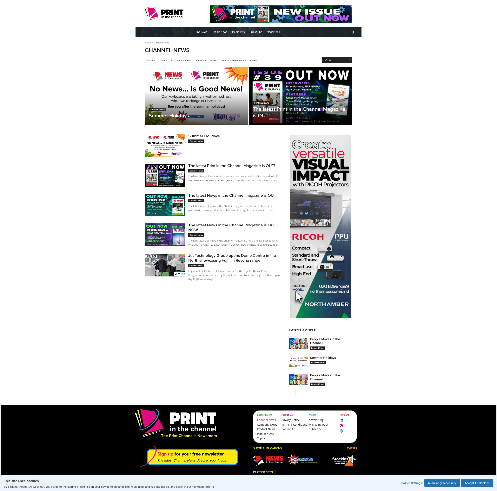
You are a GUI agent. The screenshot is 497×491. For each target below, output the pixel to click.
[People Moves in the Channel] (298, 343)
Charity (254, 60)
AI (172, 60)
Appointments (184, 60)
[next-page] (297, 392)
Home (148, 42)
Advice (163, 60)
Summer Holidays (204, 136)
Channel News (157, 109)
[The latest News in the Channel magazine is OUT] (165, 205)
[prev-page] (291, 392)
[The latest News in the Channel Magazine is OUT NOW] (165, 234)
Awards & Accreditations (234, 60)
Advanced (151, 60)
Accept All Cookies (477, 483)
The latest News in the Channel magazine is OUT (232, 195)
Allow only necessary (442, 483)
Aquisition (200, 60)
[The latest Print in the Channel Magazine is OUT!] (300, 96)
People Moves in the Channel (325, 341)
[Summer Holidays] (196, 96)
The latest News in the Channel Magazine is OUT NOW (232, 227)
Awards (213, 60)
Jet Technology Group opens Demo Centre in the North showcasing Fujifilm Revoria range (232, 257)
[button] (352, 32)
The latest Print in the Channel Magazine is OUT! (231, 166)
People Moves (317, 348)
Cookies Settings (411, 483)
